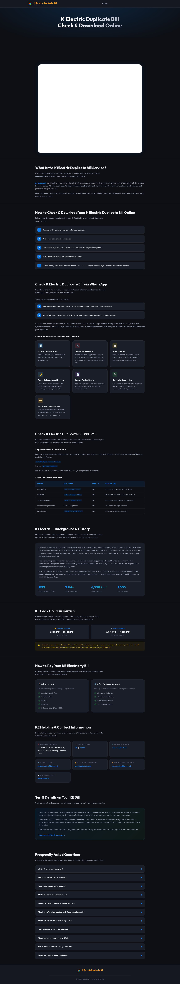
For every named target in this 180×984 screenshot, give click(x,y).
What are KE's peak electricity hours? (53, 955)
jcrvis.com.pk (40, 183)
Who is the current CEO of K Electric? (52, 878)
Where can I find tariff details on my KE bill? (55, 921)
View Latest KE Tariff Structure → (52, 835)
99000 (82, 748)
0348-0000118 (43, 779)
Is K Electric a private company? (50, 869)
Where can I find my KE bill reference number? (56, 903)
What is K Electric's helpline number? (52, 895)
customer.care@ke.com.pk (48, 766)
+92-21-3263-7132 (119, 748)
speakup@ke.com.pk (83, 766)
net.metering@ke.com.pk (121, 766)
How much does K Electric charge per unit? (55, 947)
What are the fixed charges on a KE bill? (53, 938)
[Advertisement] (90, 48)
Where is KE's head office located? (52, 886)
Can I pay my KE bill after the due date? (53, 929)
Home (104, 4)
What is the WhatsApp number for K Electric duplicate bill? (61, 912)
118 (76, 748)
